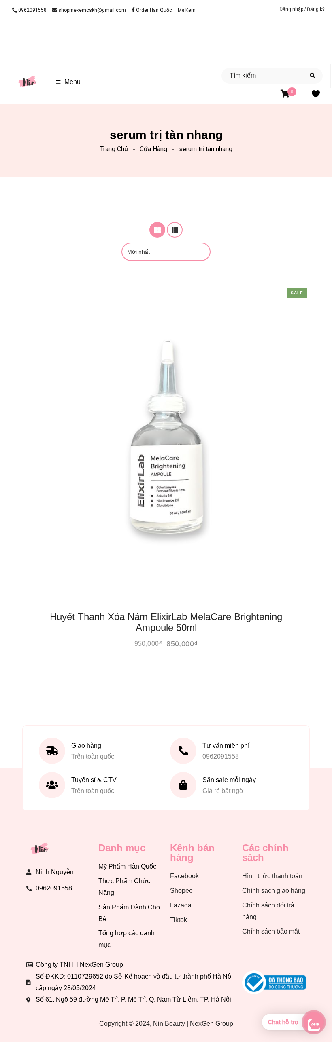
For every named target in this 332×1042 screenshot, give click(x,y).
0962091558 (32, 10)
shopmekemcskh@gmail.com (91, 10)
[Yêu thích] (158, 490)
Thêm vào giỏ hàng (143, 490)
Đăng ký (316, 9)
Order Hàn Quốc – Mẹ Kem (165, 10)
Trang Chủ (114, 149)
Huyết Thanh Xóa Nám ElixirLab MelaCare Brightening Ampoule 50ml (166, 622)
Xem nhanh (188, 490)
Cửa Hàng (153, 149)
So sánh (173, 490)
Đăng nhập (291, 9)
